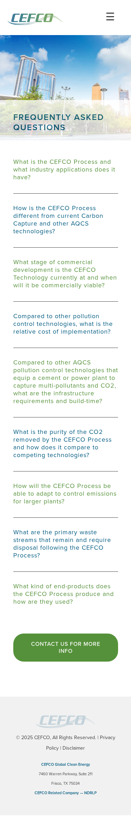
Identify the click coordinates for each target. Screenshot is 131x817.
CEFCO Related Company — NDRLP (66, 793)
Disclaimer (74, 748)
